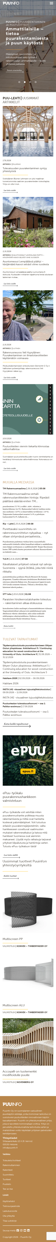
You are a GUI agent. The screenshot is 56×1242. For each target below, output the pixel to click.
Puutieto (7, 1184)
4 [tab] (35, 82)
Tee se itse (8, 1189)
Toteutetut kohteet (12, 1160)
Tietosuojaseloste (11, 1206)
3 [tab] (30, 82)
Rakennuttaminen (11, 1165)
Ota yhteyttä (9, 1216)
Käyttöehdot (9, 1201)
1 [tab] (19, 82)
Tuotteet (7, 1179)
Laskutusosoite (10, 1211)
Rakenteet (8, 1170)
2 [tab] (25, 82)
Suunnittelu (8, 1174)
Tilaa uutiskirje (10, 1220)
